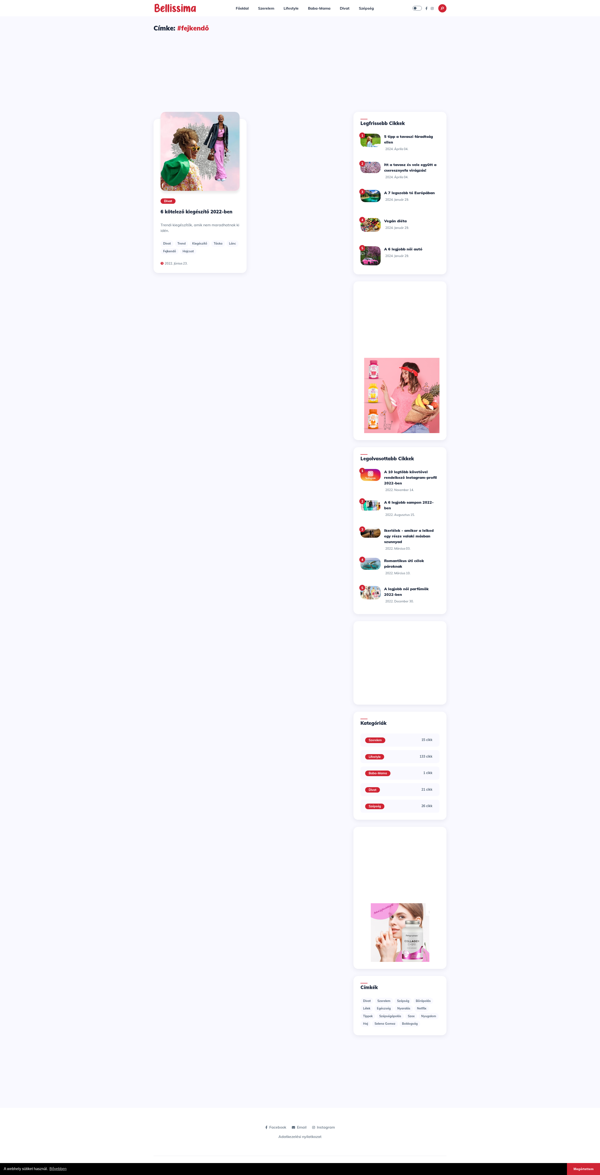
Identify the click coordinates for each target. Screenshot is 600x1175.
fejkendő (169, 251)
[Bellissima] (175, 7)
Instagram (326, 1127)
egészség (384, 1008)
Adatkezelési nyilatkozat (300, 1136)
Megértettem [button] (583, 1169)
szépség (403, 1001)
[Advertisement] (300, 68)
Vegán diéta (395, 221)
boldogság (410, 1023)
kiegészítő (199, 243)
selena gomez (385, 1023)
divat (167, 243)
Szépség (366, 8)
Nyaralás (403, 1008)
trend (181, 243)
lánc (232, 243)
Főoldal (242, 8)
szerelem (383, 1001)
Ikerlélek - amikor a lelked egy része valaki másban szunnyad (409, 536)
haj (365, 1023)
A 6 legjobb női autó (403, 249)
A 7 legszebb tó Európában (409, 192)
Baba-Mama (319, 8)
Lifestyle (291, 8)
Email (302, 1127)
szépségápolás (390, 1016)
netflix (421, 1008)
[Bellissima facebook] (426, 8)
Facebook (277, 1127)
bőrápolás (423, 1001)
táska (218, 243)
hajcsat (188, 251)
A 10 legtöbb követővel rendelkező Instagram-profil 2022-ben (410, 477)
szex (411, 1016)
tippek (368, 1016)
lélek (366, 1008)
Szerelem (266, 8)
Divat (344, 8)
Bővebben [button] (58, 1169)
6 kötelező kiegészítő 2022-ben (196, 212)
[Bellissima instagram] (432, 8)
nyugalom (428, 1016)
